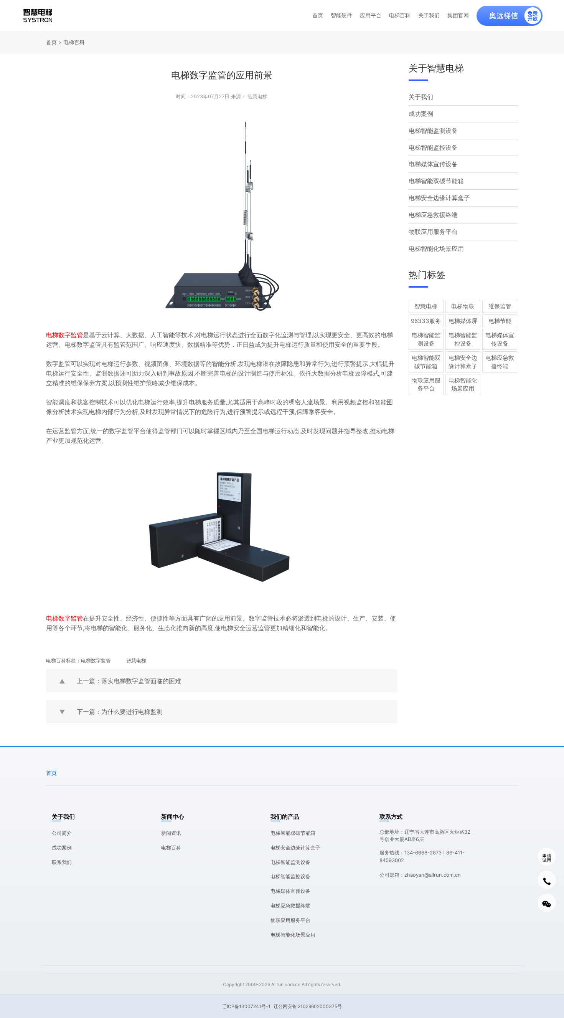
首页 (317, 15)
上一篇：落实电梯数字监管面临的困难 (129, 681)
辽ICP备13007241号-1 (246, 1006)
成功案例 (421, 114)
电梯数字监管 (96, 660)
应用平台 (370, 15)
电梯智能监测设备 (433, 130)
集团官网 (458, 15)
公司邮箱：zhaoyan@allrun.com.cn (420, 875)
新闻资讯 (171, 833)
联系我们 (62, 862)
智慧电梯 (136, 660)
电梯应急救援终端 (433, 214)
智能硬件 (341, 15)
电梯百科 (400, 15)
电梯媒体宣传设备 (433, 164)
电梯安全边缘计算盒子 (439, 198)
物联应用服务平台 (433, 231)
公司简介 (62, 833)
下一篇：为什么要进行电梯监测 (120, 711)
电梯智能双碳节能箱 (436, 181)
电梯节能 (499, 320)
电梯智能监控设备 (433, 147)
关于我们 (429, 15)
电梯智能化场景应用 (436, 248)
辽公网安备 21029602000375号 (308, 1006)
